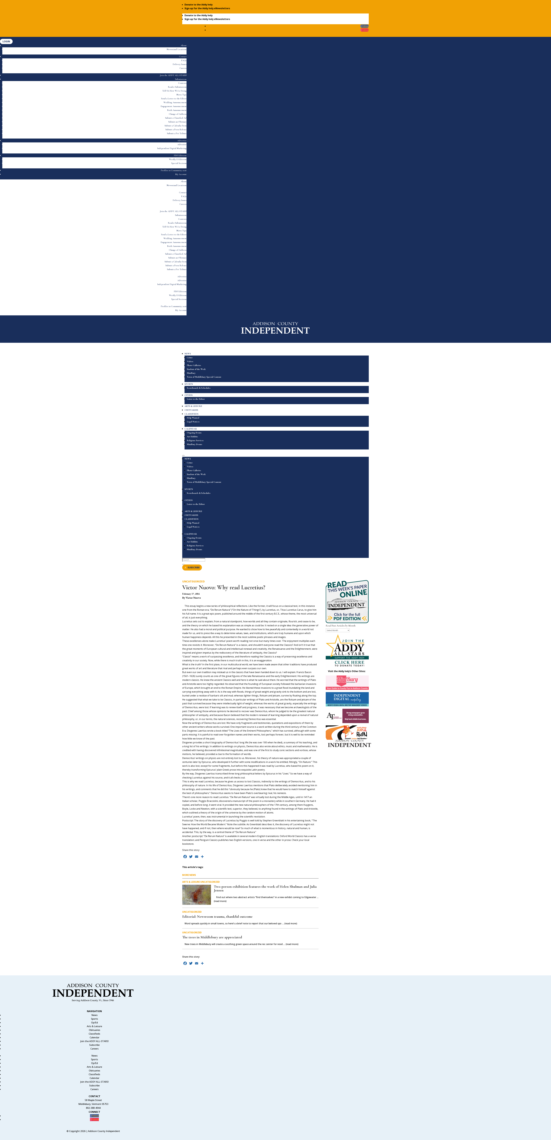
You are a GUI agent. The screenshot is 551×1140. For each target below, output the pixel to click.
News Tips (181, 94)
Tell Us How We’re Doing (174, 90)
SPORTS (189, 384)
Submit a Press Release (176, 129)
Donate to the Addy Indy (199, 4)
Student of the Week (196, 369)
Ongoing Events (194, 432)
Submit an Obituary (177, 121)
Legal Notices (193, 421)
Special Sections (179, 163)
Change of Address (178, 114)
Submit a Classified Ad (176, 117)
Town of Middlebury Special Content (204, 376)
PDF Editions (180, 155)
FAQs (184, 60)
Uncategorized (193, 581)
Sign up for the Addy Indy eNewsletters (207, 8)
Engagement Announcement (174, 106)
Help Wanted (193, 417)
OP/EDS (189, 395)
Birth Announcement (177, 110)
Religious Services (195, 440)
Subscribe (94, 1044)
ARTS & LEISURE (193, 406)
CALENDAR (191, 428)
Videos (190, 361)
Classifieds (94, 1033)
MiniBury (191, 373)
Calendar (94, 1037)
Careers (183, 68)
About (184, 45)
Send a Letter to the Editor (174, 98)
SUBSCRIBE (194, 567)
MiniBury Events (194, 444)
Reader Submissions (177, 86)
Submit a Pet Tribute (177, 133)
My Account (181, 174)
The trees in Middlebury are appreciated (212, 937)
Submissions (181, 79)
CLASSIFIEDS (191, 413)
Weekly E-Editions (178, 159)
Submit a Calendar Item (176, 125)
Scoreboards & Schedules (198, 388)
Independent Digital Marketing (172, 148)
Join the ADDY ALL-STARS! (173, 75)
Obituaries (94, 1030)
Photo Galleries (194, 365)
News (94, 1015)
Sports (94, 1018)
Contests (182, 83)
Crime (190, 357)
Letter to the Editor (196, 399)
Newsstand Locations (177, 49)
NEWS (188, 353)
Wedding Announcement (175, 102)
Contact (183, 56)
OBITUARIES (191, 410)
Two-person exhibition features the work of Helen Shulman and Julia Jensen (265, 888)
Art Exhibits (192, 436)
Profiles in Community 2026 (174, 170)
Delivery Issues (180, 64)
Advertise (182, 140)
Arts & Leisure (191, 881)
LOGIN (6, 41)
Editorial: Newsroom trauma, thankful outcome (217, 916)
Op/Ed (94, 1022)
